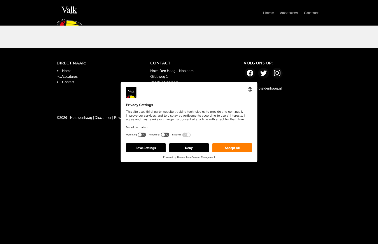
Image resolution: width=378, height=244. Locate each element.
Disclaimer (103, 117)
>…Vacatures (67, 76)
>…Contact (65, 82)
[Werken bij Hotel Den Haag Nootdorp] (69, 13)
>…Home (64, 71)
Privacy (120, 117)
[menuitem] (268, 13)
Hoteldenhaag (81, 117)
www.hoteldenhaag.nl (264, 88)
